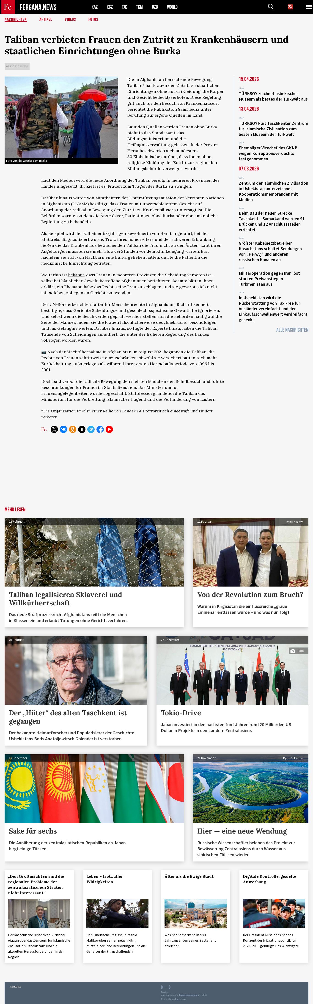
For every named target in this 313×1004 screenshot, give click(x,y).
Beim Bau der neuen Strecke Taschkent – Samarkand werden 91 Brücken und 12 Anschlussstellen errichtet (272, 221)
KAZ (95, 7)
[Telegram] (91, 429)
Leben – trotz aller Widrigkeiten (104, 879)
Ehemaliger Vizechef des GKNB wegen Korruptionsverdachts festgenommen (268, 153)
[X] (54, 429)
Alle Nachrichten (292, 330)
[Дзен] (81, 429)
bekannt (76, 274)
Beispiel (56, 233)
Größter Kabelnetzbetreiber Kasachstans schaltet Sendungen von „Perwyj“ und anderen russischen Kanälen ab (270, 251)
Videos (70, 19)
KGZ (110, 7)
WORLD (172, 7)
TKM (139, 7)
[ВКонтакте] (63, 429)
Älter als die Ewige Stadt (189, 876)
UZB (155, 7)
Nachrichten (16, 19)
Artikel (45, 19)
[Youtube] (109, 429)
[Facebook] (100, 429)
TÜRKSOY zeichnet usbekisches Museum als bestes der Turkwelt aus (273, 96)
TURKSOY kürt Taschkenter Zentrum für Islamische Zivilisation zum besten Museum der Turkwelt (273, 129)
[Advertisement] (156, 473)
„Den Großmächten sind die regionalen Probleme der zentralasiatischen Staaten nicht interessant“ (36, 884)
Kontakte (15, 986)
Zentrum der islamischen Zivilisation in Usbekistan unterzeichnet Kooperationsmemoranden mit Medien (273, 191)
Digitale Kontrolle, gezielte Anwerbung (269, 879)
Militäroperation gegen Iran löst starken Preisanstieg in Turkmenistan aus (269, 278)
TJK (124, 7)
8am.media (188, 109)
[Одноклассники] (72, 429)
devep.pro (180, 999)
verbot (68, 381)
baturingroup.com (189, 995)
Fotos (93, 19)
